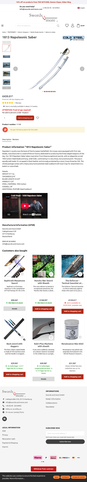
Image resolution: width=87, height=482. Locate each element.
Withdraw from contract (43, 469)
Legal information (11, 428)
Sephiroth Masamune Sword (14, 281)
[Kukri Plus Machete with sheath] (43, 329)
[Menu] (2, 25)
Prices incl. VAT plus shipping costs (12, 99)
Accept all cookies (79, 477)
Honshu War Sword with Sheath (43, 281)
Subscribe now (65, 442)
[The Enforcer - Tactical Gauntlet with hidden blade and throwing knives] (72, 266)
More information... (17, 478)
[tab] (6, 139)
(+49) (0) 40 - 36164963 (51, 8)
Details (14, 308)
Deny (56, 477)
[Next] (82, 69)
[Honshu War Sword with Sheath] (43, 266)
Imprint (5, 447)
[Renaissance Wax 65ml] (72, 329)
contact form (19, 412)
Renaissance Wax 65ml (72, 344)
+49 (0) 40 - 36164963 (13, 406)
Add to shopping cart (25, 118)
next (43, 91)
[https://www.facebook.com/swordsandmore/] (4, 419)
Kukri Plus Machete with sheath (43, 345)
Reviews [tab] (15, 139)
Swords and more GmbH (55, 395)
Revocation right (8, 439)
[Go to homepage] (43, 17)
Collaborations (51, 403)
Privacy (5, 435)
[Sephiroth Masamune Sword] (14, 266)
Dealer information (53, 399)
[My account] (72, 26)
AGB (4, 431)
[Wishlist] (67, 26)
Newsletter (50, 407)
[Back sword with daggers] (14, 329)
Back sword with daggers (14, 345)
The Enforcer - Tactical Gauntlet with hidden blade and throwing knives (72, 281)
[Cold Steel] (73, 37)
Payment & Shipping (10, 443)
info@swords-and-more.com (31, 9)
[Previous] (15, 69)
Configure (65, 477)
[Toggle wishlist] (37, 118)
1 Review (17, 103)
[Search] (58, 25)
